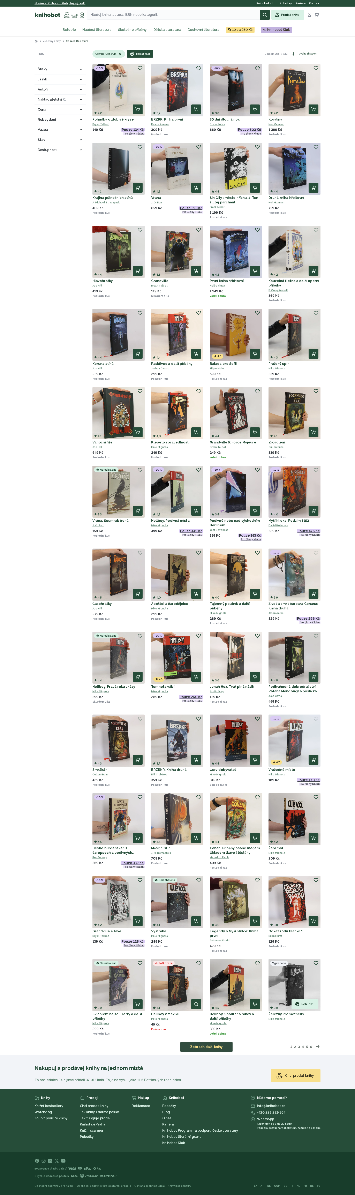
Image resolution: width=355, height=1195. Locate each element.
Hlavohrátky (102, 281)
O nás (167, 1118)
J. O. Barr (156, 202)
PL (318, 1186)
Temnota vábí (162, 687)
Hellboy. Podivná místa (170, 521)
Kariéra (168, 1124)
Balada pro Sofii (223, 364)
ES (285, 1186)
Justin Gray (217, 691)
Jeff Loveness (219, 530)
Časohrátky (102, 604)
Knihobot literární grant (181, 1137)
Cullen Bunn (276, 447)
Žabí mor (276, 848)
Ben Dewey (99, 857)
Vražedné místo (282, 770)
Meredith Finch (219, 857)
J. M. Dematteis (161, 853)
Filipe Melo (217, 368)
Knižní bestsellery (49, 1106)
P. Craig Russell (278, 290)
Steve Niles (217, 124)
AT (262, 1186)
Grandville (160, 281)
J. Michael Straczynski (106, 202)
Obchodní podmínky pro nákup (54, 1186)
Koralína (275, 119)
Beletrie (69, 30)
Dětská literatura (167, 30)
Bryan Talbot (100, 124)
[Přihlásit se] (309, 15)
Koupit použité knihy (51, 1118)
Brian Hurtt (275, 936)
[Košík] (316, 15)
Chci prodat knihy (94, 1106)
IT (291, 1186)
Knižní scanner (91, 1130)
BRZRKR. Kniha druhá (169, 770)
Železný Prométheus (286, 1014)
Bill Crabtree (159, 774)
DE (269, 1186)
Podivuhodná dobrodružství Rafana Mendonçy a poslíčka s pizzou (294, 691)
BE (312, 1186)
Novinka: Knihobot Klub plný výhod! (60, 3)
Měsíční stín (161, 848)
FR (305, 1186)
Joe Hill (97, 285)
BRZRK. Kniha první (167, 119)
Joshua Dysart (160, 368)
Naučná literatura (97, 30)
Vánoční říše (102, 442)
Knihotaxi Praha (93, 1124)
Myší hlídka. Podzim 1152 (289, 521)
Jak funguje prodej (95, 1118)
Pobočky (87, 1137)
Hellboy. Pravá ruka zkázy (113, 687)
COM (277, 1186)
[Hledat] (265, 15)
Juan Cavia (275, 696)
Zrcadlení (277, 442)
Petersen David (219, 940)
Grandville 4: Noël (107, 931)
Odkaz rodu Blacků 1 (286, 931)
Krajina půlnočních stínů (112, 198)
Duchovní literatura (203, 30)
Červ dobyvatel (223, 770)
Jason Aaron (276, 613)
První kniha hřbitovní (227, 281)
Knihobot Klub (173, 1143)
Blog (166, 1112)
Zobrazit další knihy (206, 1047)
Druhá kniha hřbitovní (286, 198)
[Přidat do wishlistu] (140, 68)
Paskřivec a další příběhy (172, 364)
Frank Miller (217, 207)
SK (255, 1186)
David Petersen (278, 525)
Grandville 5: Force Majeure (233, 442)
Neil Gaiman (276, 124)
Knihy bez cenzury (179, 1186)
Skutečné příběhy (132, 30)
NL (299, 1186)
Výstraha (158, 931)
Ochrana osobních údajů (149, 1186)
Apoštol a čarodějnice (169, 604)
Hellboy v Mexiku (165, 1014)
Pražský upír (279, 364)
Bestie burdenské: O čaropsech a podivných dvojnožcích (112, 852)
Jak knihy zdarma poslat (100, 1112)
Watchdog (43, 1112)
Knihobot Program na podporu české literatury (200, 1130)
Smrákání (100, 770)
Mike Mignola (277, 368)
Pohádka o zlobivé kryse (113, 119)
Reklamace (141, 1106)
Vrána (156, 198)
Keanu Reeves (160, 124)
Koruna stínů (103, 364)
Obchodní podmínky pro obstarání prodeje (104, 1186)
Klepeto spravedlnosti (170, 442)
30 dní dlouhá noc (225, 119)
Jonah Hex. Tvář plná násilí (232, 687)
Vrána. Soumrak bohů (110, 521)
